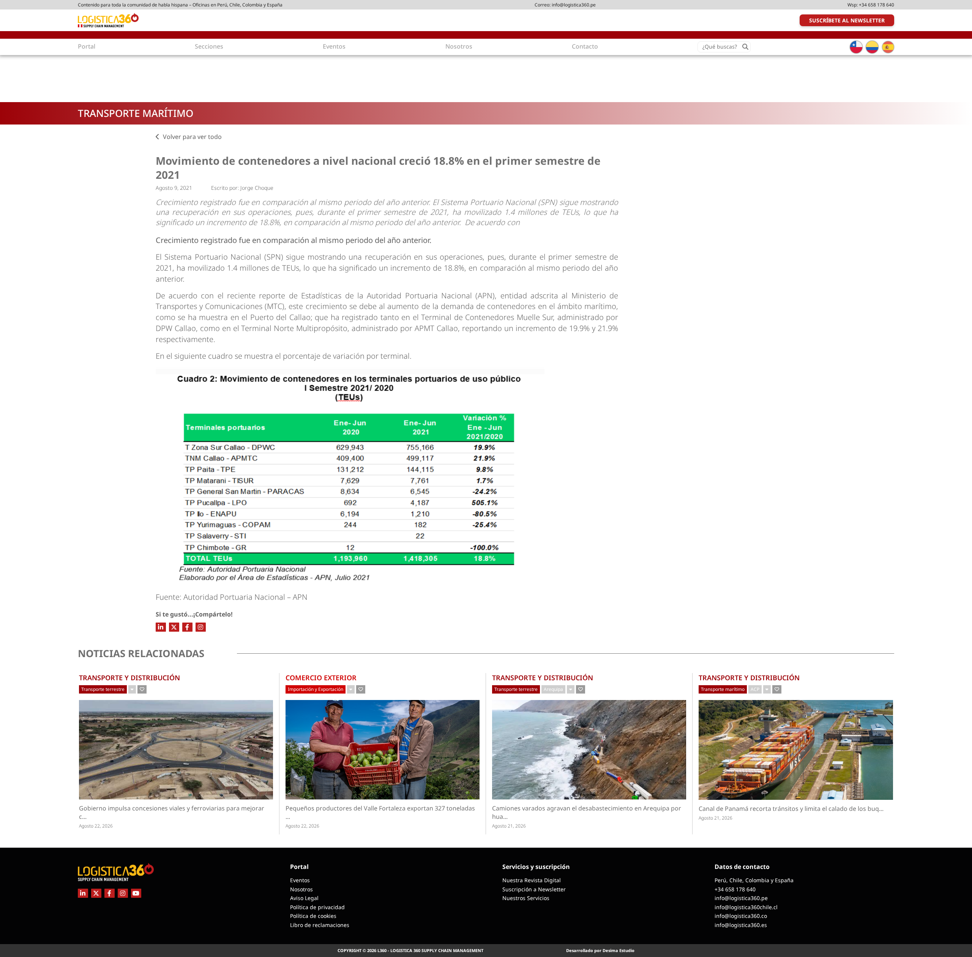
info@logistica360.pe (574, 5)
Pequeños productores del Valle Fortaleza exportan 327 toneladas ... (380, 812)
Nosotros (301, 889)
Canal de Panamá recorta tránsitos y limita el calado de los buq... (791, 809)
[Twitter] (174, 627)
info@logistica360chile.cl (746, 907)
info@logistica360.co (741, 915)
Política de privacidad (317, 907)
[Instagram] (200, 627)
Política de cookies (313, 915)
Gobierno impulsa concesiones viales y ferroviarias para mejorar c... (171, 812)
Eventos (300, 880)
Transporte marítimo (135, 113)
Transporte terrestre (103, 689)
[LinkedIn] (161, 627)
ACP (755, 689)
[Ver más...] (132, 689)
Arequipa (553, 689)
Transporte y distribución (129, 677)
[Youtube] (136, 893)
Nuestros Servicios (525, 898)
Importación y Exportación (315, 689)
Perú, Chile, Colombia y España (754, 880)
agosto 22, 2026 (96, 826)
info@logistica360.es (741, 925)
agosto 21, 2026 (509, 826)
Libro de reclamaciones (319, 925)
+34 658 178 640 (876, 5)
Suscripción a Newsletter (534, 889)
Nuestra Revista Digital (531, 880)
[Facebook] (187, 627)
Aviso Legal (304, 898)
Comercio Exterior (321, 677)
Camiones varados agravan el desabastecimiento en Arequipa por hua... (586, 812)
